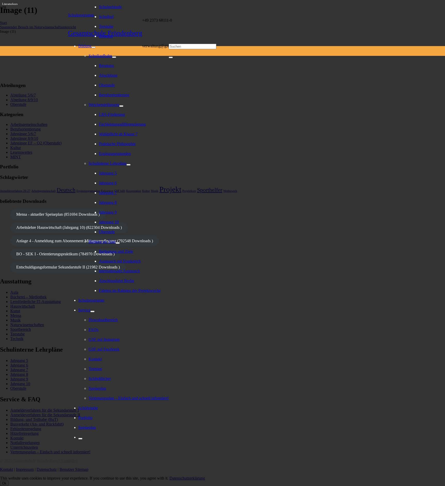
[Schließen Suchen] (171, 57)
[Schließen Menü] (80, 438)
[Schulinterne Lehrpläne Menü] (128, 165)
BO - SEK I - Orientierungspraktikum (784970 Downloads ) (65, 254)
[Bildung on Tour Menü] (118, 243)
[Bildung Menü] (93, 47)
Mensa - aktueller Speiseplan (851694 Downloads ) (58, 214)
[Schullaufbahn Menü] (114, 57)
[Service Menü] (92, 311)
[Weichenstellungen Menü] (121, 106)
